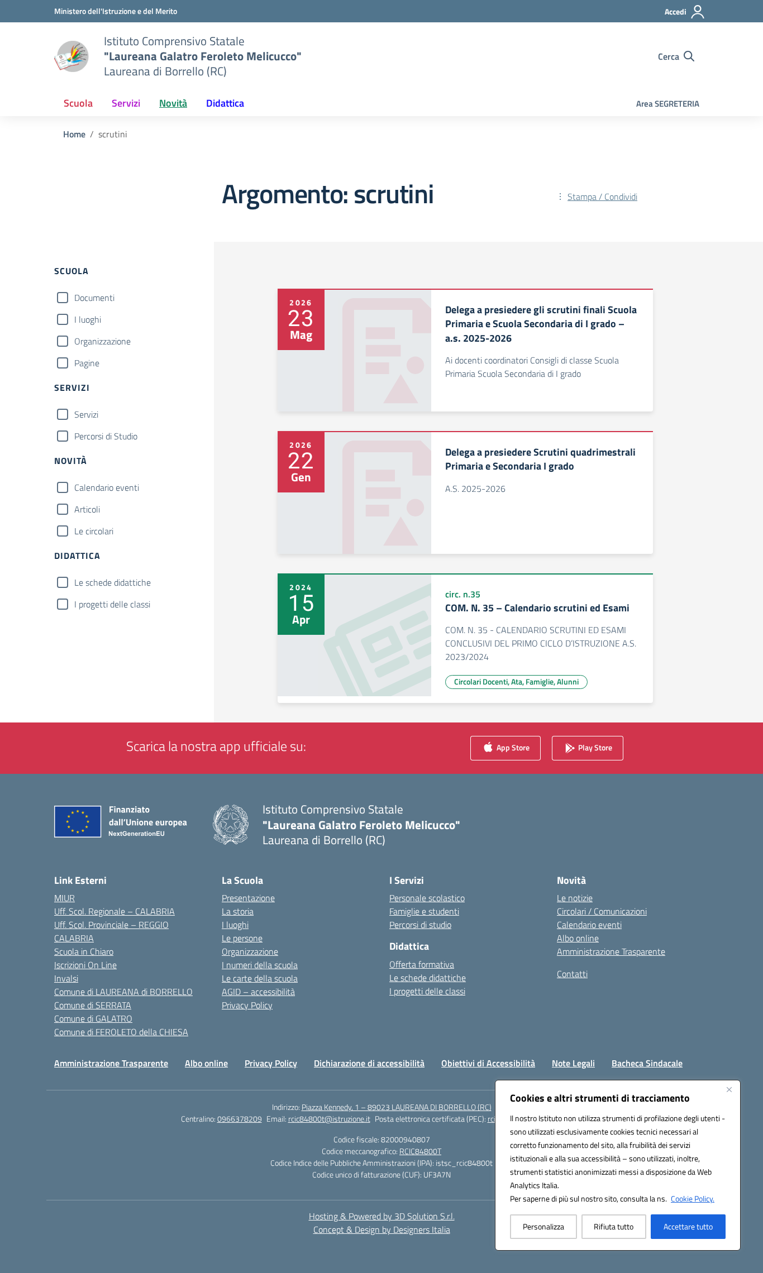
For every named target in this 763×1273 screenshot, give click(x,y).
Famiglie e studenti (424, 911)
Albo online (578, 938)
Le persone (242, 938)
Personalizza (543, 1226)
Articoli (87, 509)
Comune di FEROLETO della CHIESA (121, 1031)
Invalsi (66, 978)
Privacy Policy (247, 1005)
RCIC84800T (420, 1151)
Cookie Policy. (692, 1198)
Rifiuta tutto (613, 1226)
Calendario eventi (106, 487)
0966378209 (239, 1118)
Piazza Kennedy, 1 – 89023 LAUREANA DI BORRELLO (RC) (397, 1107)
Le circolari (93, 531)
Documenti (94, 297)
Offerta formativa (421, 964)
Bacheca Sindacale (647, 1063)
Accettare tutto (688, 1226)
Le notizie (575, 897)
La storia (238, 911)
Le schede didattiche (112, 582)
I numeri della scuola (260, 965)
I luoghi (87, 319)
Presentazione (248, 897)
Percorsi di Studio (105, 436)
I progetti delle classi (112, 604)
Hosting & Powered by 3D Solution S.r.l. (382, 1216)
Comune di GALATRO (93, 1018)
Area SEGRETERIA (667, 103)
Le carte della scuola (260, 978)
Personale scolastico (427, 897)
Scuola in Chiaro (83, 951)
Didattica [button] (225, 103)
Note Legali (573, 1063)
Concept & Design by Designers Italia (381, 1229)
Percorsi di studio (420, 924)
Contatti (572, 973)
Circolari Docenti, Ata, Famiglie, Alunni (516, 681)
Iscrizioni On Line (85, 965)
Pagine (86, 363)
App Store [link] (512, 747)
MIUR (64, 897)
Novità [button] (173, 103)
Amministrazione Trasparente (611, 951)
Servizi (86, 414)
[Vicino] (729, 1089)
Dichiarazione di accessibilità (369, 1063)
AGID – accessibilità (258, 991)
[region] (618, 1165)
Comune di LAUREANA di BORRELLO (123, 991)
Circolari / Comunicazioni (602, 911)
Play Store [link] (594, 747)
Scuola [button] (78, 103)
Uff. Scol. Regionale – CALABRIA (114, 911)
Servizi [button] (126, 103)
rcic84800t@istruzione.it (329, 1118)
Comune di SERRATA (92, 1005)
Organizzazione (102, 341)
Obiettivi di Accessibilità (488, 1063)
